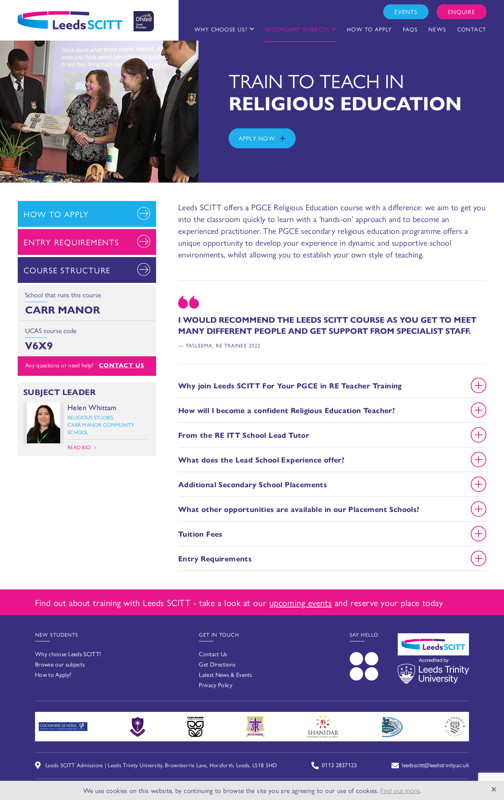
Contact (471, 29)
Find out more (400, 790)
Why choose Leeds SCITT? (68, 654)
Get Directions (217, 664)
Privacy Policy (215, 684)
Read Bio (79, 447)
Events (405, 11)
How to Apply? (53, 674)
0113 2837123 (339, 765)
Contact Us (122, 365)
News (437, 29)
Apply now (257, 138)
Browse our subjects (60, 664)
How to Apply (369, 29)
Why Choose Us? (221, 29)
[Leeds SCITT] (86, 18)
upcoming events (300, 602)
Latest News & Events (225, 674)
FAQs (410, 29)
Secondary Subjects (297, 29)
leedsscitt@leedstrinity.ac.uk (435, 765)
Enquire (461, 11)
